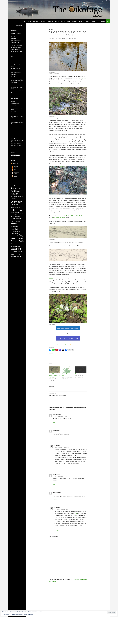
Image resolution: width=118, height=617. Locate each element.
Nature (19, 218)
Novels (14, 223)
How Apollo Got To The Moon (17, 120)
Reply (55, 422)
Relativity (20, 236)
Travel (68, 21)
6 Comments (73, 38)
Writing (57, 21)
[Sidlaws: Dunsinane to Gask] (67, 369)
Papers (13, 229)
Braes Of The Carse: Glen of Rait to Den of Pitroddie (54, 375)
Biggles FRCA (13, 111)
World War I (18, 254)
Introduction (14, 213)
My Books (35, 21)
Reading (87, 21)
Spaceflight (16, 248)
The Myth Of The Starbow (55, 400)
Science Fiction (18, 241)
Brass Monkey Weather (16, 49)
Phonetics (13, 231)
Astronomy (16, 188)
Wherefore (13, 74)
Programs (20, 234)
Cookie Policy (30, 614)
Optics (21, 226)
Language (21, 212)
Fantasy (13, 204)
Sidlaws (43, 21)
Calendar (20, 196)
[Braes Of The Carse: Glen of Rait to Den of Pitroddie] (54, 369)
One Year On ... (14, 114)
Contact (103, 21)
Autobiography (16, 191)
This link (51, 278)
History (18, 210)
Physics (14, 234)
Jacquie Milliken (57, 414)
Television (14, 251)
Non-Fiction (15, 221)
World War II (16, 257)
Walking (63, 21)
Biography (14, 196)
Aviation (14, 193)
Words (93, 21)
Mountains (14, 218)
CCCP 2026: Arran (15, 42)
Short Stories (15, 246)
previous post (82, 78)
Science (20, 238)
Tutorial (19, 251)
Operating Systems (14, 226)
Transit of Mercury (79, 374)
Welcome (13, 101)
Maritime (17, 216)
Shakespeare (14, 244)
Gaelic (17, 204)
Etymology (16, 201)
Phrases (18, 231)
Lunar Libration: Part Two (16, 40)
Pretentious (13, 126)
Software (50, 21)
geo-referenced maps (59, 217)
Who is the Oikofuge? (15, 103)
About (29, 21)
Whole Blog (15, 163)
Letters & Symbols (16, 214)
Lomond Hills (13, 105)
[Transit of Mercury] (81, 369)
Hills (13, 209)
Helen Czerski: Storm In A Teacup (57, 394)
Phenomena (74, 21)
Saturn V (14, 238)
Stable (12, 56)
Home (25, 21)
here (75, 513)
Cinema (13, 199)
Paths (51, 386)
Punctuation (14, 236)
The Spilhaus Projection (16, 47)
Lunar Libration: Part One (16, 54)
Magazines (13, 216)
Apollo (13, 185)
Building (81, 21)
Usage (13, 254)
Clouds (18, 199)
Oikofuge (65, 38)
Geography (15, 207)
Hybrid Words (14, 76)
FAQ (97, 21)
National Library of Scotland (74, 215)
